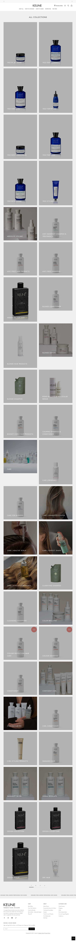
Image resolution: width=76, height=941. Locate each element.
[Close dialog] (57, 458)
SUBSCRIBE (27, 483)
